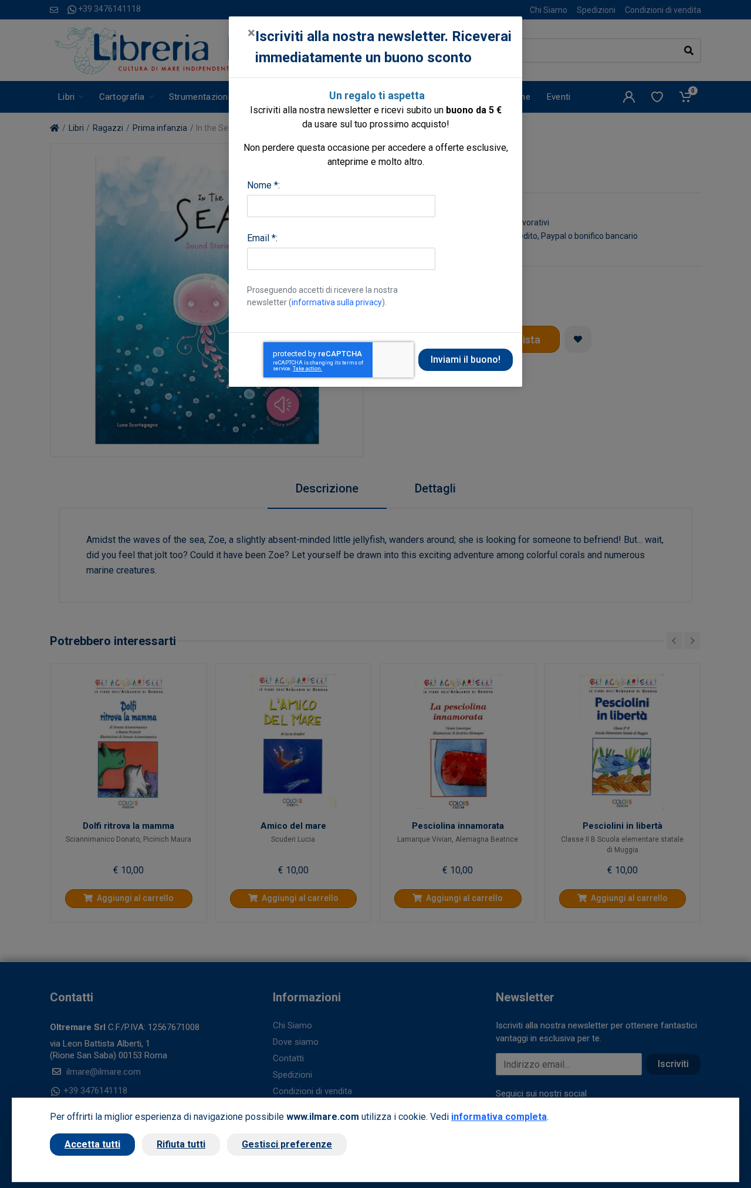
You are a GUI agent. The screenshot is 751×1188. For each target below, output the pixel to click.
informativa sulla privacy (337, 302)
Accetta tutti (92, 1144)
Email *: (262, 238)
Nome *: (263, 185)
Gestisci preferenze (287, 1144)
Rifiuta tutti (181, 1144)
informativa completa (499, 1116)
